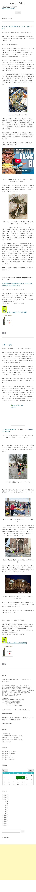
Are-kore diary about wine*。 (9, 751)
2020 (5, 821)
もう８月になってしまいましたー (10, 737)
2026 (5, 795)
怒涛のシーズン (6, 733)
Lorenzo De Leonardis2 (10, 429)
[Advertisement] (18, 862)
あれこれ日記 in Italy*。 (14, 32)
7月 (5, 807)
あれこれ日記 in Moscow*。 (9, 759)
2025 (5, 797)
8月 (5, 805)
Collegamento (6, 431)
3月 (5, 813)
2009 (5, 825)
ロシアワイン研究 (25, 679)
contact (18, 709)
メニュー (18, 12)
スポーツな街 (7, 345)
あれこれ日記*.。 (18, 3)
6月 (5, 809)
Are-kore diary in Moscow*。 (9, 753)
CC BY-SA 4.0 (29, 429)
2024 (5, 799)
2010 (5, 823)
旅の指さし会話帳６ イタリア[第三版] (17, 312)
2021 (5, 819)
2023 (5, 815)
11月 (6, 803)
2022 (5, 817)
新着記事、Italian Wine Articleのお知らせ (12, 739)
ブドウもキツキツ (6, 741)
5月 (5, 811)
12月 (6, 801)
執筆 (7, 679)
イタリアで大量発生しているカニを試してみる (18, 27)
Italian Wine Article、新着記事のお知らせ (12, 735)
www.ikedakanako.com (8, 8)
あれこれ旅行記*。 (6, 755)
